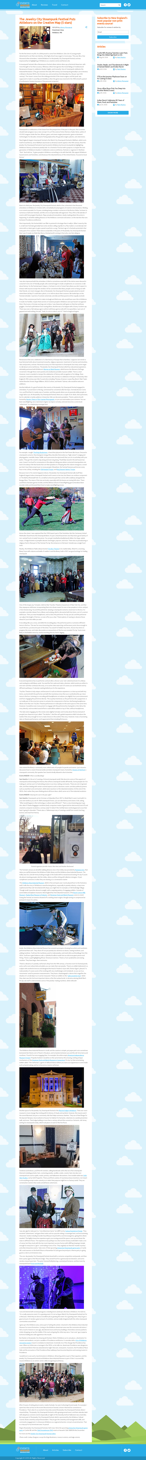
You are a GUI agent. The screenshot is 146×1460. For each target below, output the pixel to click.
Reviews (44, 5)
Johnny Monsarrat (66, 27)
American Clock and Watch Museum (62, 895)
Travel (54, 5)
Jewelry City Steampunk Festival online (43, 1434)
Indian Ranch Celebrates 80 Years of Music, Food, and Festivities (110, 101)
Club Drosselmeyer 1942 (45, 1430)
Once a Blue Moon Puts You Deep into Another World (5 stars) (111, 89)
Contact (64, 5)
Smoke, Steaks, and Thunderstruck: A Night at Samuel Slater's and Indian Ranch (113, 66)
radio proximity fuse (74, 976)
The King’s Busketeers (40, 452)
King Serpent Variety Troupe (66, 469)
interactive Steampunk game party (68, 1248)
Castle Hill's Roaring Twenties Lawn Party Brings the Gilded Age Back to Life (112, 54)
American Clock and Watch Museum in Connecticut (48, 1060)
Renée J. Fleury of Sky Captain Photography (40, 399)
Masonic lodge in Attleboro (67, 1110)
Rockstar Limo (79, 870)
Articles (55, 1450)
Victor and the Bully (37, 1263)
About (34, 5)
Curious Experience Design (73, 1231)
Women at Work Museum (52, 369)
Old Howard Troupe (47, 469)
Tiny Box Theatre (53, 549)
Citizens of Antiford (78, 770)
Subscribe (67, 1450)
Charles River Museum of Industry (36, 895)
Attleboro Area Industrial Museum (33, 883)
